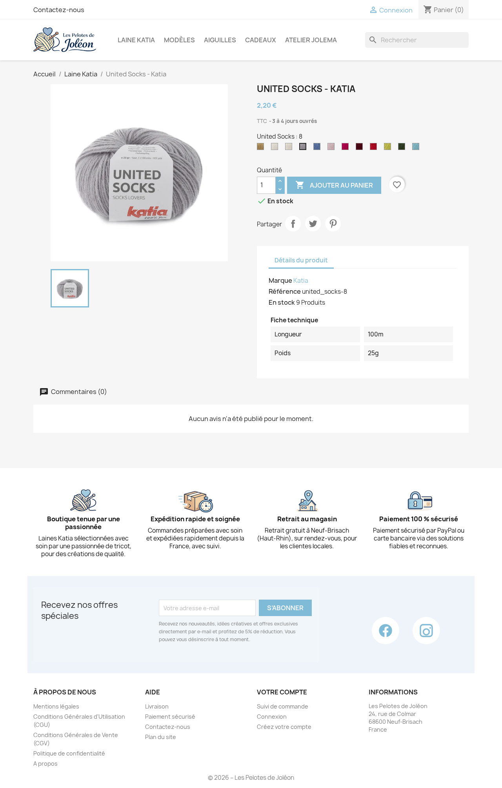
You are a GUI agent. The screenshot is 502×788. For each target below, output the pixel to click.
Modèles (179, 40)
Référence (285, 291)
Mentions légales (56, 706)
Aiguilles (220, 40)
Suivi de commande (282, 706)
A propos (45, 763)
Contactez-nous (58, 9)
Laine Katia (136, 40)
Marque (280, 280)
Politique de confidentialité (69, 753)
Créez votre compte (284, 726)
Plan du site (160, 737)
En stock (282, 302)
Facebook (385, 630)
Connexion (272, 716)
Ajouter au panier (334, 185)
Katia (300, 281)
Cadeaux (260, 40)
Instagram (426, 630)
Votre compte (282, 692)
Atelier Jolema (311, 40)
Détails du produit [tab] (301, 260)
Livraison (157, 706)
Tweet (313, 223)
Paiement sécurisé (170, 716)
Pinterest (333, 223)
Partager (293, 223)
